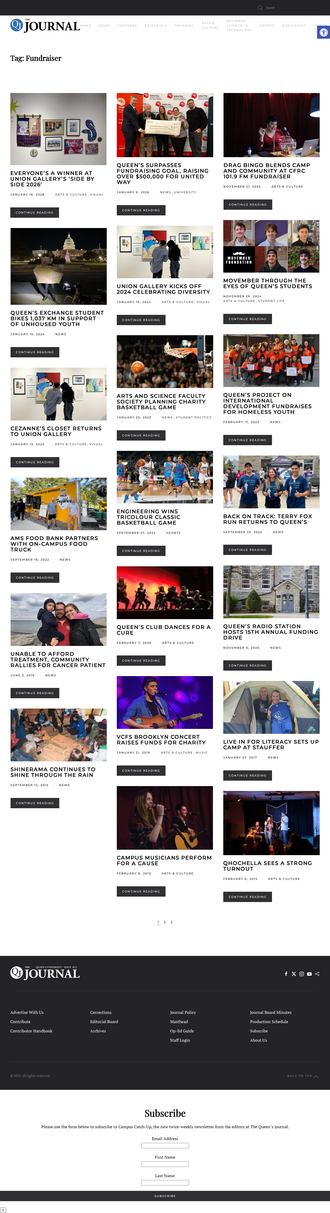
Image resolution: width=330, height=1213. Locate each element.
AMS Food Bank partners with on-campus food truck (54, 544)
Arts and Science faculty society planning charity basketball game (161, 401)
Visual (97, 194)
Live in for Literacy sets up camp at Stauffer (271, 745)
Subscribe (259, 1031)
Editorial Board (104, 1021)
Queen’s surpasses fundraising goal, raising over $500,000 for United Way (163, 173)
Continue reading (35, 212)
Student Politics (194, 417)
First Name (165, 1157)
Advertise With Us (27, 1012)
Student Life (271, 301)
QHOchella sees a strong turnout (267, 866)
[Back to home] (45, 25)
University (185, 192)
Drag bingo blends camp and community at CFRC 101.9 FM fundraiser (267, 171)
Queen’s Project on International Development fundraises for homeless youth (267, 403)
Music (202, 752)
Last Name (165, 1175)
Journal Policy (183, 1012)
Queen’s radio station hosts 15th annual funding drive (270, 632)
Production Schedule (269, 1021)
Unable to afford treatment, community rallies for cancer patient (58, 659)
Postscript (294, 25)
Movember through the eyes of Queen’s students (267, 283)
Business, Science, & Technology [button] (239, 25)
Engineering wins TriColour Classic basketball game (148, 517)
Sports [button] (267, 25)
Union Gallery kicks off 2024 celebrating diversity (163, 289)
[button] (323, 32)
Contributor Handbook (31, 1031)
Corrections (101, 1012)
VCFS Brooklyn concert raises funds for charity (161, 740)
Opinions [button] (184, 25)
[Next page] (171, 922)
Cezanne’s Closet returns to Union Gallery (56, 431)
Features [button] (127, 25)
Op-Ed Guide (182, 1031)
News (165, 192)
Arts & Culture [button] (210, 25)
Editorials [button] (156, 25)
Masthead (179, 1021)
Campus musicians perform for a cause (164, 860)
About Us (258, 1040)
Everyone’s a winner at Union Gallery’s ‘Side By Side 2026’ (52, 179)
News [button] (104, 25)
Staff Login (180, 1040)
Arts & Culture (71, 194)
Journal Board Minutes (271, 1012)
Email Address (165, 1138)
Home (85, 25)
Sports (173, 533)
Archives (98, 1031)
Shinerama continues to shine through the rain (53, 772)
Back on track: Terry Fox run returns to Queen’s (267, 519)
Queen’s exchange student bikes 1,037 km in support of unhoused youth (57, 318)
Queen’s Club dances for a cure (164, 630)
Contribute (20, 1021)
